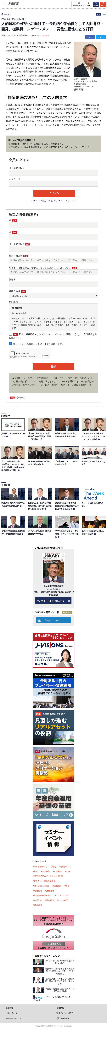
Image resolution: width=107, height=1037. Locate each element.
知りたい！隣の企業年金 (44, 881)
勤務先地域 (17, 291)
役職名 (12, 279)
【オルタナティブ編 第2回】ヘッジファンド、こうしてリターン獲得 (93, 436)
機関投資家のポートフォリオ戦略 (48, 876)
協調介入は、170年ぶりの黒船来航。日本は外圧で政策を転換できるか (40, 506)
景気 (54, 867)
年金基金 (58, 871)
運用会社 (38, 891)
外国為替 (46, 871)
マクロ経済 (63, 900)
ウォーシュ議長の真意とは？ (59, 997)
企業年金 (38, 900)
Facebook (64, 1018)
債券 (67, 886)
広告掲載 (9, 1008)
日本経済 (50, 900)
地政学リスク (66, 867)
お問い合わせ (11, 1013)
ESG (104, 14)
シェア (91, 37)
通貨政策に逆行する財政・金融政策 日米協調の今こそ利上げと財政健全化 (67, 506)
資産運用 (50, 891)
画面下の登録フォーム (35, 147)
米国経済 (38, 905)
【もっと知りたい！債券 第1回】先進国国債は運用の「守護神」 (40, 436)
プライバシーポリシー (52, 334)
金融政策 (57, 886)
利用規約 (13, 301)
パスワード (14, 179)
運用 (98, 14)
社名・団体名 (18, 256)
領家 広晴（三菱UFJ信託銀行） (15, 35)
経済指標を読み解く (43, 895)
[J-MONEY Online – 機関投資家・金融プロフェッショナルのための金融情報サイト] (10, 6)
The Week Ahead (41, 886)
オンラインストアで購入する (50, 600)
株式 (36, 871)
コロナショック (62, 895)
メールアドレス (17, 168)
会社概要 (60, 1008)
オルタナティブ (41, 867)
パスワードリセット (66, 201)
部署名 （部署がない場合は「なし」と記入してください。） (42, 267)
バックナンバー (51, 620)
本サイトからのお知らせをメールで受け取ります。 (38, 344)
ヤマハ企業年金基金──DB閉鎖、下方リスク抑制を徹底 (66, 534)
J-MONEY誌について (15, 1018)
